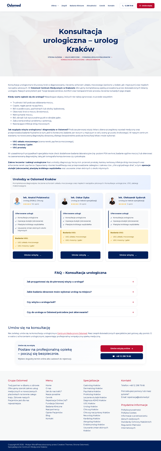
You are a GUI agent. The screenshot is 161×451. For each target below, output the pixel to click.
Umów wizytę (147, 6)
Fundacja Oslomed (55, 403)
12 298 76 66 (129, 6)
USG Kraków (89, 403)
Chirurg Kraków (90, 409)
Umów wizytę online (121, 348)
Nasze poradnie (53, 394)
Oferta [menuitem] (53, 5)
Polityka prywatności (131, 410)
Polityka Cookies (128, 413)
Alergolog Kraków (91, 422)
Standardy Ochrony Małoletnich (136, 422)
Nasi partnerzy (52, 409)
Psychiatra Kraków (92, 391)
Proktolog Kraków (92, 394)
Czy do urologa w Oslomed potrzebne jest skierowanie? (57, 312)
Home (49, 385)
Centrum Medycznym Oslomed (72, 333)
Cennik (49, 397)
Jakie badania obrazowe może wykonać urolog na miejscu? (59, 292)
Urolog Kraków (90, 406)
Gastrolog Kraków (91, 385)
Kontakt (49, 418)
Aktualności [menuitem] (91, 5)
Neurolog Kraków (91, 415)
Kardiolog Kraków (91, 418)
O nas (48, 388)
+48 (131, 385)
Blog (48, 415)
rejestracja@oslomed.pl (138, 397)
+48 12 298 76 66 (121, 356)
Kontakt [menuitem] (111, 5)
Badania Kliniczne (54, 406)
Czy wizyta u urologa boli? (41, 302)
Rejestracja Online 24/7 (56, 400)
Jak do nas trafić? (54, 391)
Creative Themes (64, 444)
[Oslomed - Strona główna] (13, 5)
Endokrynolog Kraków (94, 424)
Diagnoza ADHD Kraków (94, 400)
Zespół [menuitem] (64, 5)
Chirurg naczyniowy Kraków (96, 412)
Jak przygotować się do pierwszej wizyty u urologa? (55, 281)
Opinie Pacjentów (54, 412)
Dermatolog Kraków (93, 388)
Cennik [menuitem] (102, 5)
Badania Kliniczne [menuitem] (77, 5)
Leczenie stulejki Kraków (95, 397)
